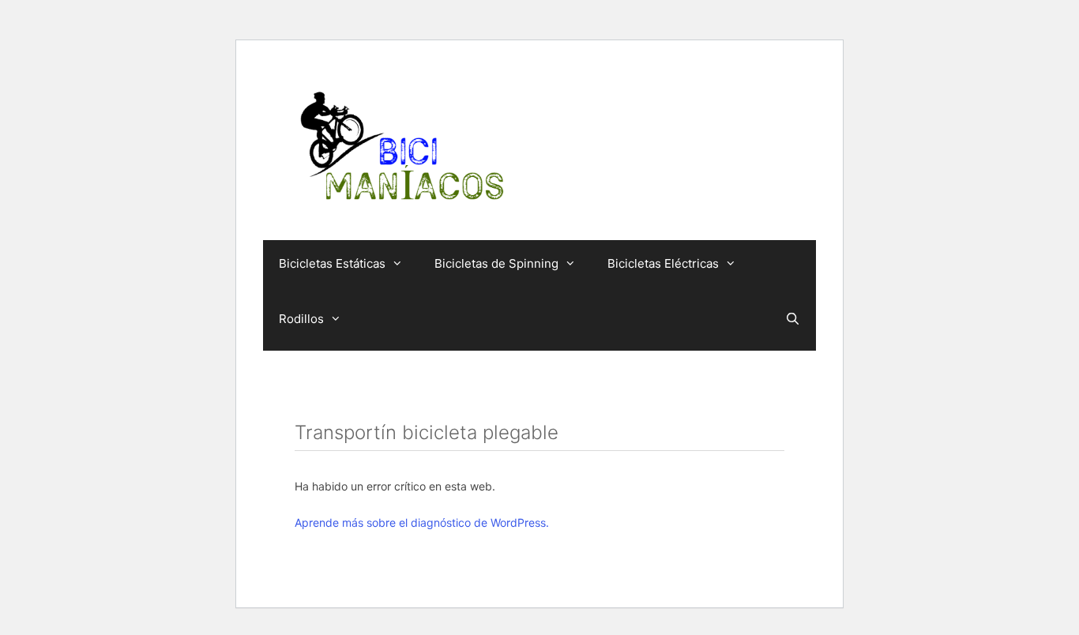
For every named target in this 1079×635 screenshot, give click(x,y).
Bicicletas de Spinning (496, 263)
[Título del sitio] (401, 146)
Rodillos (301, 318)
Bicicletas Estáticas (332, 263)
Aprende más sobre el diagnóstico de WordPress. (422, 522)
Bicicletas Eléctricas (663, 263)
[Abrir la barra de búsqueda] (792, 319)
